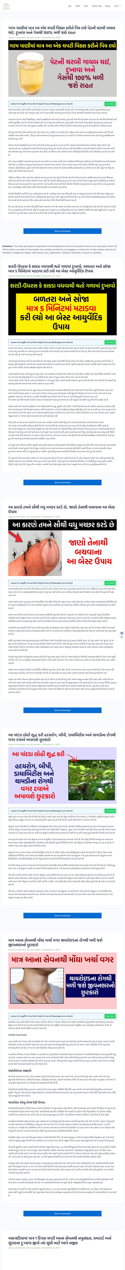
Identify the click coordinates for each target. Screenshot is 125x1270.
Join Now (110, 104)
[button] (119, 6)
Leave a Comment (16, 37)
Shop (107, 6)
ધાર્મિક (77, 6)
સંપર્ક (116, 6)
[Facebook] (122, 633)
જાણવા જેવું (96, 6)
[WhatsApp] (122, 637)
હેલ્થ (86, 6)
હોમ (69, 6)
